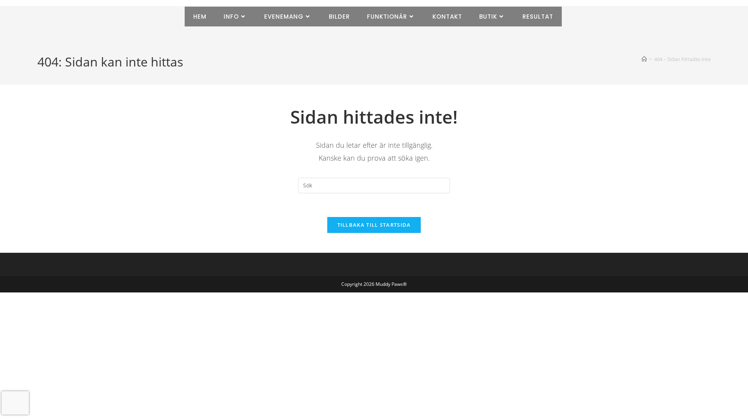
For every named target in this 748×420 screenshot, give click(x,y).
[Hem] (644, 59)
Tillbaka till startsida (374, 224)
